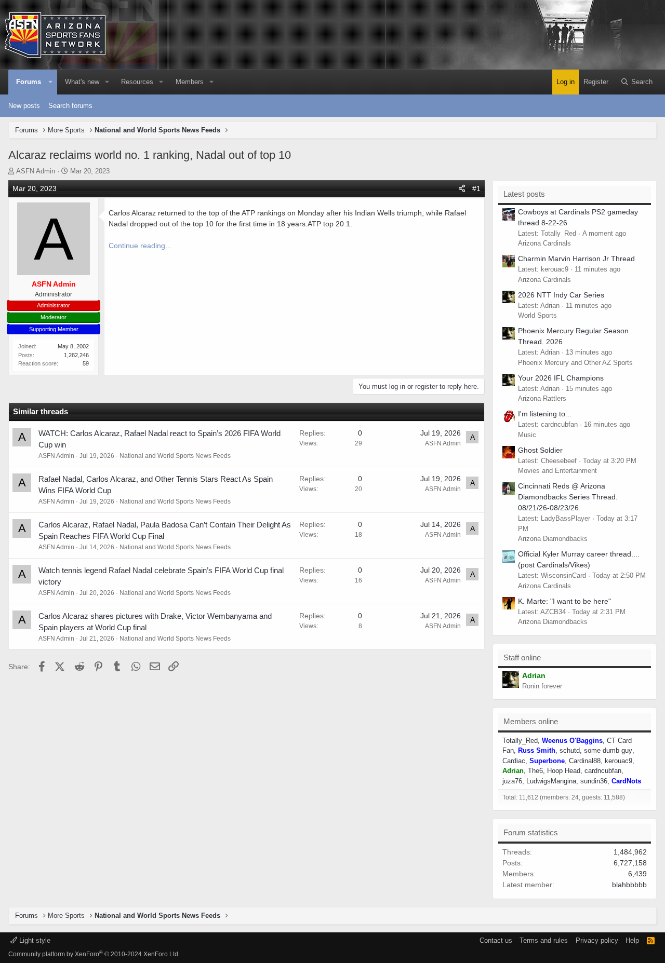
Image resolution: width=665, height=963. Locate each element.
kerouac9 (618, 761)
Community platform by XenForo (94, 954)
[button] (50, 82)
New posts (24, 106)
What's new (82, 82)
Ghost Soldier (540, 450)
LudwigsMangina (551, 781)
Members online (530, 721)
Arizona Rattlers (542, 398)
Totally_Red (520, 740)
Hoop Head (563, 771)
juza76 (512, 781)
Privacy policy (597, 940)
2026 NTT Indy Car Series (561, 295)
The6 (535, 771)
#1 (476, 188)
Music (527, 435)
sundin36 (593, 781)
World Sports (537, 315)
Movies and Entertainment (557, 470)
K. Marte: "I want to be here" (564, 601)
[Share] (462, 189)
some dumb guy (608, 750)
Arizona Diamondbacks (553, 538)
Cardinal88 (585, 761)
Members (190, 82)
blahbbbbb (629, 884)
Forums (28, 82)
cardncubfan (602, 771)
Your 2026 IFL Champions (561, 378)
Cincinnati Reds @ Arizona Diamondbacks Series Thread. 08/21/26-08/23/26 (568, 497)
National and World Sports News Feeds (175, 455)
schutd (570, 750)
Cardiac (513, 761)
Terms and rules (544, 940)
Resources (137, 82)
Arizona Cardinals (544, 243)
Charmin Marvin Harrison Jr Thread (576, 258)
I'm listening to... (544, 414)
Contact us (496, 940)
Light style (33, 940)
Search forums (70, 106)
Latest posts (524, 193)
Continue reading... (140, 245)
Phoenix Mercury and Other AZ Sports (575, 363)
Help (632, 940)
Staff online (522, 657)
